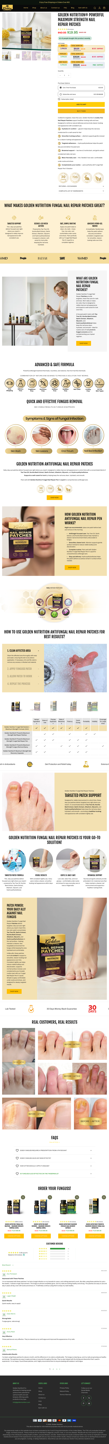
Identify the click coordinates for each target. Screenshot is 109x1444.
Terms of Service (65, 1394)
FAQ (40, 1401)
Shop (40, 1391)
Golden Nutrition (57, 1424)
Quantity (61, 71)
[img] (6, 1271)
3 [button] (56, 1369)
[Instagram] (89, 1403)
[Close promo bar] (107, 1)
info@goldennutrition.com (21, 1402)
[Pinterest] (83, 1403)
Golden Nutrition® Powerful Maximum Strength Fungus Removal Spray (17, 746)
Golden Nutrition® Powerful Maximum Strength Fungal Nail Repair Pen (17, 740)
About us (41, 1394)
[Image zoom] (26, 32)
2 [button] (53, 1369)
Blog (40, 1404)
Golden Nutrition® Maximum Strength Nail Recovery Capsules (17, 752)
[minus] (60, 75)
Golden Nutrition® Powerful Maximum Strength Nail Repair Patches (17, 734)
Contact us (42, 1398)
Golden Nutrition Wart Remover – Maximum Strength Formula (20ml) (41, 1226)
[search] (94, 8)
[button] (62, 29)
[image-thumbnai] (6, 55)
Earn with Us (42, 1408)
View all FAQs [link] (53, 1142)
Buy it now (81, 111)
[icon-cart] (104, 8)
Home (40, 1388)
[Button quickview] (23, 1197)
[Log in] (99, 8)
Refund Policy (64, 1391)
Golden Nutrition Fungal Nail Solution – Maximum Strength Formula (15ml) (17, 728)
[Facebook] (83, 1398)
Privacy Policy (64, 1388)
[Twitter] (89, 1398)
